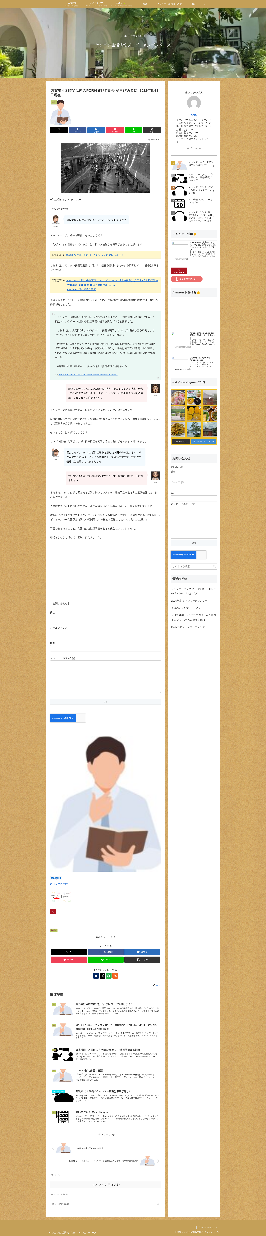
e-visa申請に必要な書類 (81, 289)
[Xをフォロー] (102, 976)
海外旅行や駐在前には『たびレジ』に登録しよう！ (95, 254)
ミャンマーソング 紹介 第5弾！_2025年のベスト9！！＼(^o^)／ (193, 591)
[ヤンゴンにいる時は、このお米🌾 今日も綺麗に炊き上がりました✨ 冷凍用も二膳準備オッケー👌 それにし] (178, 413)
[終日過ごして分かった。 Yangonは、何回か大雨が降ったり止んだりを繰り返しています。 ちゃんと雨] (194, 429)
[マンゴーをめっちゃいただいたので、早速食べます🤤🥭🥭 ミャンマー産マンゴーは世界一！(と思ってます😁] (194, 413)
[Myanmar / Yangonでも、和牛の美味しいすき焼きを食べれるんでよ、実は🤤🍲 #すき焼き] (178, 397)
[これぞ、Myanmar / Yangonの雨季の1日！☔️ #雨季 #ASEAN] (210, 397)
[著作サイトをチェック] (96, 976)
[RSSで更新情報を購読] (115, 976)
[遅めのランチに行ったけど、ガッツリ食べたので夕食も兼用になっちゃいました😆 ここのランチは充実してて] (210, 413)
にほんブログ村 (59, 884)
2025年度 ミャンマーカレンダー (189, 627)
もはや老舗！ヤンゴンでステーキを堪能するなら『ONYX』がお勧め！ (193, 617)
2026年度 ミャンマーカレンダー (189, 600)
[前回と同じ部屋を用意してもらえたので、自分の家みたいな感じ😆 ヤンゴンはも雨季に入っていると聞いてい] (210, 429)
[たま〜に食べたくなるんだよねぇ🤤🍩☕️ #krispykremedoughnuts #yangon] (194, 397)
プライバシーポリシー (207, 1227)
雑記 (55, 930)
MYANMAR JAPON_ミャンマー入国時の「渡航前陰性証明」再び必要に (88, 375)
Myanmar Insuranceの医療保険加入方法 (91, 284)
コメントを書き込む (105, 1185)
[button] (152, 130)
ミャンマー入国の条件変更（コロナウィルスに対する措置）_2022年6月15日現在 (112, 280)
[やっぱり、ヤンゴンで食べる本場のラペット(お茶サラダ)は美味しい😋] (178, 429)
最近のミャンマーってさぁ (186, 608)
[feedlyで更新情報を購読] (109, 976)
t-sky (194, 115)
